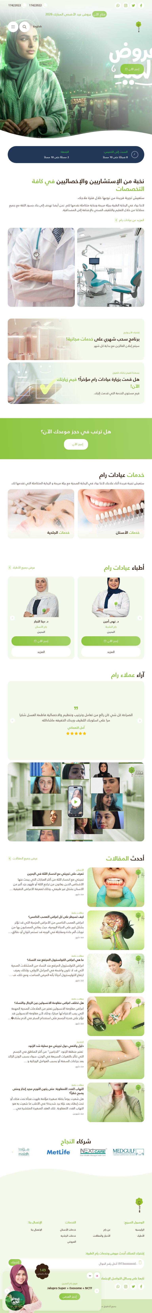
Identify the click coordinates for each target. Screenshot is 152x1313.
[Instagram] (126, 5)
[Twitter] (133, 5)
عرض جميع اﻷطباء (24, 567)
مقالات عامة (78, 913)
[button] (7, 1291)
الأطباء (140, 1236)
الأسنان (80, 870)
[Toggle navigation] (13, 27)
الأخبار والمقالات (101, 1236)
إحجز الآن (134, 69)
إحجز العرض (70, 1296)
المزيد (111, 651)
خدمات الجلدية (68, 1236)
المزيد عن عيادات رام (131, 220)
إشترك (15, 1262)
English (37, 26)
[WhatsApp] (118, 5)
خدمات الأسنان (68, 1230)
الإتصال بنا (36, 1230)
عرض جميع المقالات (25, 858)
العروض (71, 1242)
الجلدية (80, 1042)
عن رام (107, 1230)
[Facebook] (141, 5)
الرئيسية (139, 1230)
